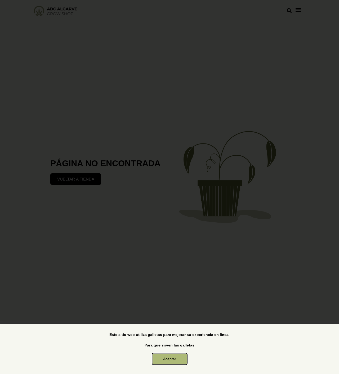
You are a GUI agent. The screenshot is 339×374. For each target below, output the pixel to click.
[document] (169, 187)
